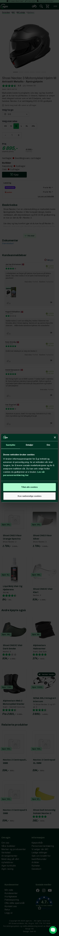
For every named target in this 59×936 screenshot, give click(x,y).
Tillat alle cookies (29, 487)
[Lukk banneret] (55, 437)
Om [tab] (48, 445)
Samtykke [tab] (10, 445)
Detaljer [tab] (29, 445)
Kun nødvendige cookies (29, 496)
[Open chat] (53, 930)
